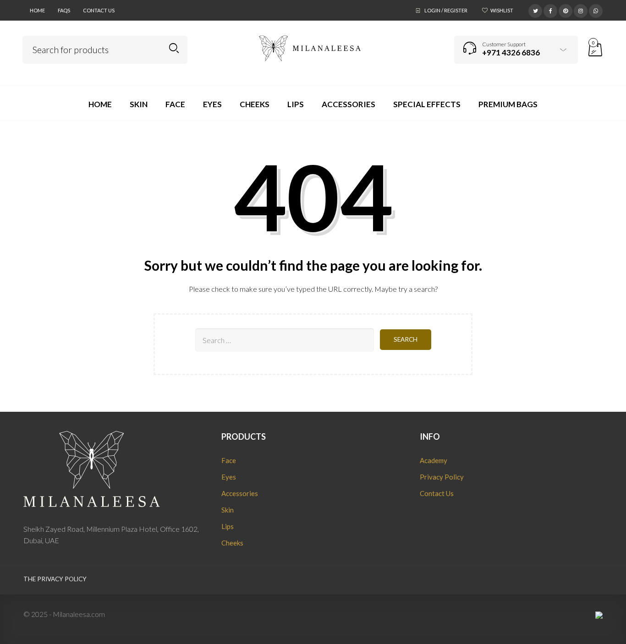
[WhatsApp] (596, 10)
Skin (227, 510)
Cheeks (232, 543)
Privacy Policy (442, 477)
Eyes (228, 477)
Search (174, 48)
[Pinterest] (565, 10)
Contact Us (99, 10)
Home (37, 10)
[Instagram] (581, 10)
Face (228, 460)
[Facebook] (550, 10)
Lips (227, 526)
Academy (433, 460)
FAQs (64, 10)
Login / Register (445, 10)
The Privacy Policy (55, 579)
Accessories (239, 493)
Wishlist (501, 10)
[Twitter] (535, 10)
